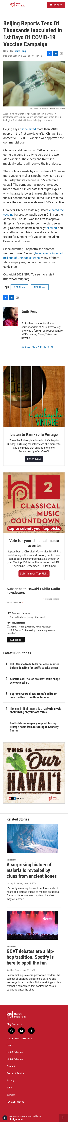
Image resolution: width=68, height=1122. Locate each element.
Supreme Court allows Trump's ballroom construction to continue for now (33, 695)
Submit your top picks (34, 573)
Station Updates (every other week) (27, 617)
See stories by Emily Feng (37, 346)
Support (11, 1095)
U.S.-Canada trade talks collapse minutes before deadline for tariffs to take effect (34, 665)
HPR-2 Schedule (15, 1059)
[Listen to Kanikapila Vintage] (34, 396)
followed (51, 228)
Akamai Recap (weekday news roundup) (30, 626)
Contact (11, 1066)
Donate (57, 4)
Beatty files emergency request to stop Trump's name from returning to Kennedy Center (34, 726)
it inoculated (28, 129)
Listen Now (34, 459)
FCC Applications (15, 1102)
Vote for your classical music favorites (34, 543)
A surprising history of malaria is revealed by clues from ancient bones (32, 870)
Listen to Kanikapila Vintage (34, 434)
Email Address (15, 602)
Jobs (9, 1087)
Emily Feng (20, 51)
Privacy (10, 1080)
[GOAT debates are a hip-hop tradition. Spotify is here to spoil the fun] (32, 925)
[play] (5, 1118)
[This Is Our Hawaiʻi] (34, 773)
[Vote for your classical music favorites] (34, 502)
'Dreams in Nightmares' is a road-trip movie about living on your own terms (35, 710)
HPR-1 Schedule (15, 1052)
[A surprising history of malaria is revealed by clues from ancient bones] (32, 838)
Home (10, 1045)
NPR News (19, 287)
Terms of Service (15, 1073)
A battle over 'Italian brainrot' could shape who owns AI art (35, 680)
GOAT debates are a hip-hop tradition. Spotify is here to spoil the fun (31, 957)
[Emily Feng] (10, 316)
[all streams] (63, 1118)
